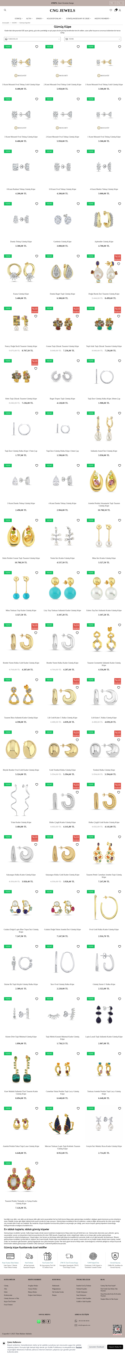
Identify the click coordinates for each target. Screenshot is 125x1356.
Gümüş (18, 18)
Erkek (39, 18)
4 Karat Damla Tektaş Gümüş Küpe (62, 503)
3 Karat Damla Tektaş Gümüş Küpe (21, 503)
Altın (28, 18)
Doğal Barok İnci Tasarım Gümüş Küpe (104, 294)
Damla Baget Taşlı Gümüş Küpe (62, 294)
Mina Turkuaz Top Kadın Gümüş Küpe (21, 610)
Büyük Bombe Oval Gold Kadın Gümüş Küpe (21, 770)
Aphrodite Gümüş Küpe (104, 242)
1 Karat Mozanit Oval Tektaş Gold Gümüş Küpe (104, 84)
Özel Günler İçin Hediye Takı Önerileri (109, 1290)
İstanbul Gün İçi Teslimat (83, 1286)
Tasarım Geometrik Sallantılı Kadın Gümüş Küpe (104, 664)
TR (111, 3)
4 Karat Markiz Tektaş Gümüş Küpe (104, 189)
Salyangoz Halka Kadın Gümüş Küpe (21, 875)
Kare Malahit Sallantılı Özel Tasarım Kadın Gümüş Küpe (21, 1092)
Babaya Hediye (32, 1292)
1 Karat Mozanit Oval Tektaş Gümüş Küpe (104, 137)
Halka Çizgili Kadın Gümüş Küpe (62, 822)
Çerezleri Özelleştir (96, 1347)
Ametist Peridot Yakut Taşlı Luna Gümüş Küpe (21, 1146)
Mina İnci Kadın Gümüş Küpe (104, 558)
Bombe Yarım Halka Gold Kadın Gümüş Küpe (21, 663)
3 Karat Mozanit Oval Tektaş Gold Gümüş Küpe (21, 84)
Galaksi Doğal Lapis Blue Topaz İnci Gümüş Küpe (21, 930)
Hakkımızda (55, 1286)
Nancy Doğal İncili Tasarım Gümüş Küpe (21, 346)
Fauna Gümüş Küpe (21, 294)
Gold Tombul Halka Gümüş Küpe (62, 770)
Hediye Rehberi (102, 18)
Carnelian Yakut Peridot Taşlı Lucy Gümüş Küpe (62, 1092)
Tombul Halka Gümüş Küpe (104, 770)
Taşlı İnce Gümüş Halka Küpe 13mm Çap (62, 451)
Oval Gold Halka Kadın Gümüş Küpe (104, 929)
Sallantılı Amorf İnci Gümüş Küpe (104, 451)
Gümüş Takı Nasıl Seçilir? (108, 1286)
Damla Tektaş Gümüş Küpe (21, 242)
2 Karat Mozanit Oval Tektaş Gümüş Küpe (62, 137)
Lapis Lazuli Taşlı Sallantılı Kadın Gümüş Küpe (104, 1037)
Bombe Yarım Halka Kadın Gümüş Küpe (62, 663)
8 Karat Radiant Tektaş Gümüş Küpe (21, 189)
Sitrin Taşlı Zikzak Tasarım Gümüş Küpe (21, 399)
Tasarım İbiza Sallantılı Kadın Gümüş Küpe (21, 718)
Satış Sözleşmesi (81, 1295)
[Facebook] (48, 1321)
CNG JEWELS (62, 10)
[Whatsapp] (39, 1321)
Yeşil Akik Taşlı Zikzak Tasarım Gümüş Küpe (104, 346)
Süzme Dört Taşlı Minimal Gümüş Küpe (21, 1037)
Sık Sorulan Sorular (58, 1292)
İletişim (54, 1295)
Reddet (79, 1347)
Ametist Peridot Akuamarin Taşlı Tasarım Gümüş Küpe (104, 504)
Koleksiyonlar (54, 18)
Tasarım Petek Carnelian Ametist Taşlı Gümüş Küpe (104, 876)
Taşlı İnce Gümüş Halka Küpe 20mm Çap (104, 399)
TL (119, 3)
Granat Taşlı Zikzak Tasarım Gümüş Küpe (62, 346)
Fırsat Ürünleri (8, 1305)
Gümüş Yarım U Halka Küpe (104, 984)
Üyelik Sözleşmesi (81, 1292)
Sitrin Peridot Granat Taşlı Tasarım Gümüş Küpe (21, 558)
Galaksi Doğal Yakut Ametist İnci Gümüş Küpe (62, 929)
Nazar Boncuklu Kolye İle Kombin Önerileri (111, 1295)
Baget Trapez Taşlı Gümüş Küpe (62, 399)
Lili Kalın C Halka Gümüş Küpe (104, 718)
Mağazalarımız (56, 1289)
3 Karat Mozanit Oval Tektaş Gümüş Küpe (21, 137)
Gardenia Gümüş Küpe (62, 242)
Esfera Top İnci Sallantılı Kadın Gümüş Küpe (104, 610)
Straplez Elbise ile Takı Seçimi (109, 1299)
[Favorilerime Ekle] (36, 47)
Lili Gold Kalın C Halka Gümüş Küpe (62, 718)
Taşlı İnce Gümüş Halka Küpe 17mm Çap (21, 451)
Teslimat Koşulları (81, 1289)
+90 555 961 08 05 (83, 1321)
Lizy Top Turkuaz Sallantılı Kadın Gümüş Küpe (62, 610)
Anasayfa (5, 23)
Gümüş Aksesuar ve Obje (77, 18)
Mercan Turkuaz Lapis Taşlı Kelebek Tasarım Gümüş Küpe (62, 1147)
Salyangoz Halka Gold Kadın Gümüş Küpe (62, 875)
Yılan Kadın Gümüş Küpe (21, 822)
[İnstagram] (43, 1321)
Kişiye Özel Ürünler (10, 1301)
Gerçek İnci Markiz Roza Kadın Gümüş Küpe (104, 1146)
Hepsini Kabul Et (115, 1347)
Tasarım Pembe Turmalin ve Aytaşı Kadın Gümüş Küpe (21, 1202)
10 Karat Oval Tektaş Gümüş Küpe (62, 189)
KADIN (14, 23)
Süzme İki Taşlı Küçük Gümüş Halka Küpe (21, 984)
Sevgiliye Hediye (33, 1286)
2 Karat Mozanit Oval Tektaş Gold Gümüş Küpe (62, 84)
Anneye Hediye (32, 1289)
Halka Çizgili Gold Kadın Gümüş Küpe (104, 822)
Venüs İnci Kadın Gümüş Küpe (62, 558)
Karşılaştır (29, 80)
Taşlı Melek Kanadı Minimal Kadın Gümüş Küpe (62, 1038)
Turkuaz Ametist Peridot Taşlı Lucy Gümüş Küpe (104, 1092)
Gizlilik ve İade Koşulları (83, 1301)
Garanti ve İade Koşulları (83, 1298)
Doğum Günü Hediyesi (35, 1295)
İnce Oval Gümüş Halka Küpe (62, 984)
